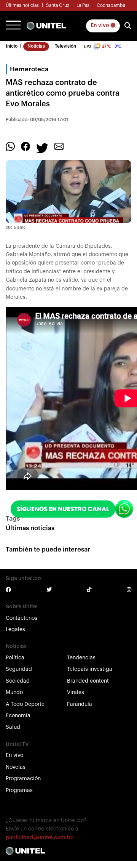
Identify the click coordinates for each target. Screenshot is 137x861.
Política (15, 658)
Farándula (79, 704)
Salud (13, 727)
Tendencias (81, 658)
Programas (19, 790)
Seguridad (19, 669)
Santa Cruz (57, 5)
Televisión (65, 46)
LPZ (88, 47)
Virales (75, 692)
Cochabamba (111, 5)
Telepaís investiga (89, 669)
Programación (23, 778)
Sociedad (18, 681)
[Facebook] (25, 146)
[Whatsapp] (10, 146)
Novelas (15, 767)
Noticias (36, 46)
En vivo (100, 25)
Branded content (88, 681)
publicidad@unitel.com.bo (40, 837)
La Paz (82, 5)
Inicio (12, 46)
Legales (15, 629)
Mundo (14, 692)
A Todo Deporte (25, 704)
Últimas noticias (22, 5)
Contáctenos (21, 618)
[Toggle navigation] (13, 26)
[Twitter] (42, 147)
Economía (18, 715)
